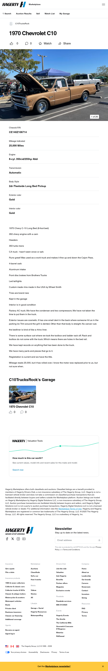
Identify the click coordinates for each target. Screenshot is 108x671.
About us (85, 572)
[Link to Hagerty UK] (17, 646)
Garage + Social (37, 608)
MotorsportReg (37, 615)
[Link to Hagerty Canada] (12, 646)
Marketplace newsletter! (57, 666)
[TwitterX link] (12, 539)
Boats (7, 605)
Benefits (59, 579)
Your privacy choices (18, 652)
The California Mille (63, 623)
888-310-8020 (61, 605)
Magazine (60, 587)
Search (8, 13)
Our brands (86, 579)
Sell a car (34, 576)
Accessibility (33, 652)
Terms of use (64, 652)
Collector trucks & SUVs (15, 590)
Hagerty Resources (39, 612)
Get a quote (9, 569)
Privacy (85, 612)
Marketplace (34, 4)
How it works (36, 579)
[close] (103, 666)
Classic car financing (13, 616)
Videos (33, 590)
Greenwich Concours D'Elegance (64, 627)
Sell (38, 13)
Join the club (61, 569)
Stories (34, 594)
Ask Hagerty (61, 576)
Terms (84, 616)
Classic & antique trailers (15, 594)
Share (67, 43)
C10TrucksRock (22, 23)
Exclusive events (63, 590)
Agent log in (10, 634)
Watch (48, 43)
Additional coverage (13, 619)
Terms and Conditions (71, 549)
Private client (10, 608)
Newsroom (86, 587)
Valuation (60, 572)
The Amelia (60, 619)
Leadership (86, 576)
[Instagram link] (18, 539)
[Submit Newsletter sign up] (99, 540)
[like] (11, 43)
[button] (54, 85)
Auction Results (24, 13)
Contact (85, 590)
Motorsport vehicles (13, 601)
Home (84, 569)
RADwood (60, 636)
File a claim (9, 572)
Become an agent (12, 630)
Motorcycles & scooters (15, 597)
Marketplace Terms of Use (70, 509)
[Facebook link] (7, 539)
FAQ (83, 608)
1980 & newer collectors (15, 583)
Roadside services (63, 601)
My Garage (64, 13)
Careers (85, 583)
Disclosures (44, 652)
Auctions (34, 569)
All (32, 597)
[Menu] (103, 4)
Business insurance (13, 612)
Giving (84, 598)
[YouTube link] (24, 539)
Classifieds (35, 572)
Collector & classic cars (15, 586)
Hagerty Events (62, 615)
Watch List (50, 13)
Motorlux (59, 632)
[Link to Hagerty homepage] (19, 531)
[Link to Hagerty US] (6, 646)
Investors (85, 594)
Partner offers (62, 583)
